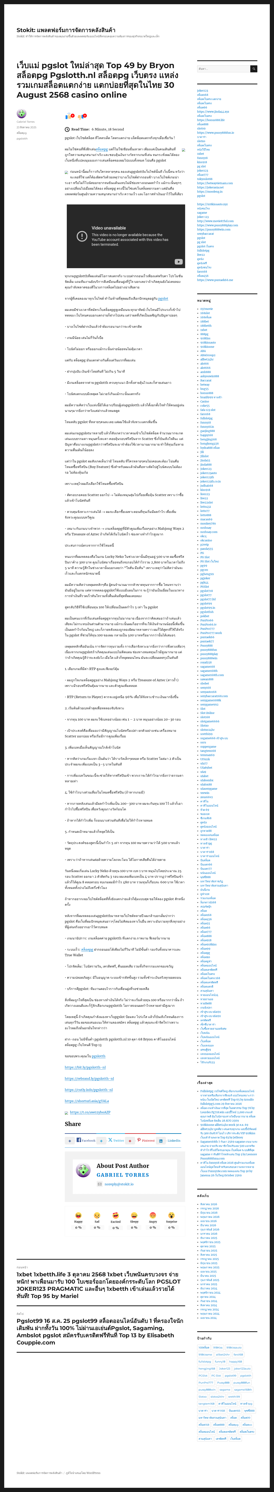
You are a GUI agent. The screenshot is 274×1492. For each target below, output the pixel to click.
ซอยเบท (205, 814)
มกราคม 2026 (208, 1233)
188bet (204, 321)
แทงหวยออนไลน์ (210, 1058)
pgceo (204, 570)
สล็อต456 (203, 276)
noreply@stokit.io (119, 1184)
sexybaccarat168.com (214, 696)
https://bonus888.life (211, 120)
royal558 (206, 662)
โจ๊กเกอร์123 (207, 1062)
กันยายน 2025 (208, 1250)
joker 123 (203, 217)
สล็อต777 (202, 175)
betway (204, 384)
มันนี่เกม (205, 890)
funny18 (202, 158)
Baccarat (205, 380)
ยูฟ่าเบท (204, 894)
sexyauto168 (208, 692)
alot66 (204, 363)
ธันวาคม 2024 (208, 1288)
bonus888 (206, 393)
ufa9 (203, 772)
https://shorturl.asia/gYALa (87, 1101)
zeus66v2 (206, 797)
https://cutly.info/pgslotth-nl (89, 1090)
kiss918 (202, 162)
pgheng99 (207, 574)
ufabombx (206, 780)
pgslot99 (206, 603)
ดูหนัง (200, 259)
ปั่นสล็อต (205, 860)
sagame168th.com (212, 675)
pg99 (203, 565)
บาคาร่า (201, 137)
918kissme (207, 347)
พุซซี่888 (205, 877)
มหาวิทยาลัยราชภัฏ (211, 881)
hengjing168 (208, 439)
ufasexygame (208, 788)
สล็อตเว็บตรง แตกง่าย (209, 99)
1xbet (200, 154)
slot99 (201, 128)
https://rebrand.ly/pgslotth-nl (89, 1079)
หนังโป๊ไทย (203, 149)
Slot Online (207, 713)
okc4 (203, 536)
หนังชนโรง (203, 208)
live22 (201, 255)
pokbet (204, 616)
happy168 (206, 435)
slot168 (205, 717)
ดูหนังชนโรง (204, 267)
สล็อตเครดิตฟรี (208, 969)
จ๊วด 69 (204, 810)
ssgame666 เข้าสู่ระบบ (214, 738)
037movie (206, 309)
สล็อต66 (202, 107)
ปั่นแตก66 (206, 864)
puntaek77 (207, 641)
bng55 (204, 389)
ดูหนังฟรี (202, 263)
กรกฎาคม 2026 (209, 1208)
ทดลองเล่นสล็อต (209, 835)
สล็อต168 (202, 95)
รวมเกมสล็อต (208, 898)
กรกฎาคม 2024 (209, 1309)
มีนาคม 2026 (208, 1225)
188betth (206, 326)
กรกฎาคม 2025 (209, 1259)
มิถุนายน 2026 (209, 1212)
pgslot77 (206, 595)
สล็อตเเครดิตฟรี (209, 982)
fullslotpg (203, 250)
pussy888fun (208, 650)
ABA (203, 351)
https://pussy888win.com (213, 229)
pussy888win (208, 658)
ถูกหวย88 (206, 831)
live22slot (206, 502)
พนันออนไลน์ (208, 873)
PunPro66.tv (208, 624)
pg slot (201, 166)
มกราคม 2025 (208, 1284)
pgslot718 (206, 591)
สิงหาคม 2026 (208, 1204)
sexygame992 (209, 704)
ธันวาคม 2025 (208, 1238)
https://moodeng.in (210, 191)
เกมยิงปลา (206, 1007)
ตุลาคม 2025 (208, 1246)
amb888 (205, 372)
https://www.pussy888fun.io (215, 132)
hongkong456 (209, 443)
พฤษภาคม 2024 (209, 1313)
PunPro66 (206, 620)
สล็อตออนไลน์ (208, 965)
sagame (202, 212)
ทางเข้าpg (206, 843)
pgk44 (204, 582)
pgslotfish (207, 612)
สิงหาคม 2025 (208, 1254)
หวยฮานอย (206, 999)
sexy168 (205, 687)
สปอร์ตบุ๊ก (205, 906)
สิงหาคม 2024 (208, 1305)
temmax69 (207, 755)
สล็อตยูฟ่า (206, 961)
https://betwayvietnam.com (215, 183)
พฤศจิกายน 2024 (210, 1292)
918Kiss (205, 338)
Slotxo (204, 725)
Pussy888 (206, 645)
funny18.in (207, 427)
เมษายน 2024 (208, 1318)
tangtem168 (208, 751)
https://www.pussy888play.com (217, 225)
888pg (204, 334)
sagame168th (209, 671)
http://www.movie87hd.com (215, 221)
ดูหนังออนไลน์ (208, 826)
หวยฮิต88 (206, 1003)
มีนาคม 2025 (208, 1276)
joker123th (207, 477)
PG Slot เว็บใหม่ (209, 561)
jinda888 (206, 464)
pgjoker (205, 578)
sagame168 (207, 666)
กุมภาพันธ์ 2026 (209, 1229)
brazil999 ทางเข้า (211, 397)
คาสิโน (204, 801)
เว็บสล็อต (205, 1041)
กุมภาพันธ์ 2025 (209, 1280)
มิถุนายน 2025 (208, 1263)
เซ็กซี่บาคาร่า (207, 1024)
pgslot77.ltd (208, 599)
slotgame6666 (209, 721)
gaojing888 (207, 431)
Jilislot (204, 456)
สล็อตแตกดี (206, 986)
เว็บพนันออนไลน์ (209, 1037)
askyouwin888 (209, 376)
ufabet (204, 776)
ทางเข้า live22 (208, 839)
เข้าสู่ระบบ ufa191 (210, 1012)
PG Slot (205, 557)
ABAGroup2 (207, 355)
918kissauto (208, 342)
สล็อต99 (205, 948)
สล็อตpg (102, 149)
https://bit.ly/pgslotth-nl (85, 1067)
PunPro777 (207, 629)
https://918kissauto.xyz (212, 204)
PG (202, 553)
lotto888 (205, 515)
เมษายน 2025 (208, 1271)
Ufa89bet (206, 767)
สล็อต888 (202, 124)
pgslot (163, 298)
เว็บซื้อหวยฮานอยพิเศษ (213, 1028)
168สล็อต (205, 317)
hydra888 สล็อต (210, 448)
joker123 (202, 90)
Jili (202, 452)
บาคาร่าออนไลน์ (209, 856)
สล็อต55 (205, 923)
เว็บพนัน (205, 1033)
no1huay (205, 528)
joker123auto (208, 473)
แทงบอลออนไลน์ (210, 1054)
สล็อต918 (205, 940)
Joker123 (205, 469)
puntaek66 (207, 637)
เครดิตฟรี (205, 1020)
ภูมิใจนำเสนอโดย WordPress (83, 1473)
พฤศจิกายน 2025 (210, 1242)
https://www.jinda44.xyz (213, 111)
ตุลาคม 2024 (208, 1297)
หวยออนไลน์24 (209, 995)
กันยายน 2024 (208, 1301)
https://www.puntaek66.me (215, 280)
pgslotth (99, 1056)
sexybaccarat (205, 234)
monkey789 (208, 523)
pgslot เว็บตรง (205, 246)
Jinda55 (205, 460)
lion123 (205, 494)
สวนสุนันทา (207, 991)
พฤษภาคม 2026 (210, 1217)
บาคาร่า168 (207, 852)
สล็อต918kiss (208, 944)
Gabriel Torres (123, 1175)
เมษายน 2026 (208, 1221)
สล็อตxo (205, 957)
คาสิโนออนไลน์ (209, 805)
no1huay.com (208, 532)
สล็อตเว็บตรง (204, 103)
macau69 (206, 519)
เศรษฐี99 (205, 1049)
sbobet (204, 683)
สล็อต (203, 911)
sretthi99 (206, 734)
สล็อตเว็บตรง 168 (210, 978)
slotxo (201, 141)
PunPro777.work (211, 633)
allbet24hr (207, 359)
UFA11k (205, 759)
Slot (202, 709)
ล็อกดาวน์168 (208, 902)
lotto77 (205, 511)
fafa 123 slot (207, 410)
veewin (204, 793)
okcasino (206, 540)
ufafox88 (206, 784)
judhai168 (206, 485)
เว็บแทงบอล (207, 1045)
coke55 (205, 405)
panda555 (206, 549)
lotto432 (205, 506)
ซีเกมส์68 (205, 818)
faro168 (202, 271)
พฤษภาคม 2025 (209, 1267)
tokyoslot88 (204, 179)
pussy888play (209, 654)
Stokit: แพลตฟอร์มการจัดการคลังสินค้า (66, 30)
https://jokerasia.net (210, 187)
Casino (204, 401)
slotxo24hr (207, 730)
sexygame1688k (210, 700)
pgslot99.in (207, 608)
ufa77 (204, 763)
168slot (205, 313)
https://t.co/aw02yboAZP (90, 1112)
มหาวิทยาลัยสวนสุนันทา (214, 885)
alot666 (205, 368)
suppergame (208, 746)
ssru (203, 742)
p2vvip (204, 544)
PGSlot (204, 586)
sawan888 (206, 679)
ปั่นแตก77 (206, 868)
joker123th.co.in (210, 481)
